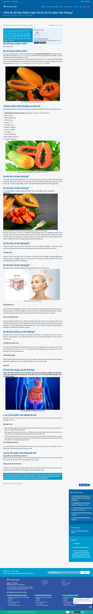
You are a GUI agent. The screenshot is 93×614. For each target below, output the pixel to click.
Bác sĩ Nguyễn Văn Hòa (16, 25)
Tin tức (43, 584)
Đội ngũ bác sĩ (45, 583)
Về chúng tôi (44, 581)
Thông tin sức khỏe (66, 583)
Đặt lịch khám (6, 1)
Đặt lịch (36, 42)
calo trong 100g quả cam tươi (36, 63)
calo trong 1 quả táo (19, 63)
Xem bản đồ (10, 598)
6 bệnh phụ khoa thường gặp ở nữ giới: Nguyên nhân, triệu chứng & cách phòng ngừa (81, 498)
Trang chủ (43, 6)
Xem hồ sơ (43, 42)
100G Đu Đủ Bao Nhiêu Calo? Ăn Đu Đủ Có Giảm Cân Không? (38, 12)
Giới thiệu (49, 6)
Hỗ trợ (72, 6)
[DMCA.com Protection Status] (75, 612)
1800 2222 (87, 1)
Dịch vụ (61, 6)
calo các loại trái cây (24, 55)
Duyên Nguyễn (29, 25)
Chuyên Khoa (67, 6)
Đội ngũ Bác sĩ (55, 6)
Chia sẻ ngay (85, 485)
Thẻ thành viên (14, 1)
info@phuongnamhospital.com (81, 547)
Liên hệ (76, 6)
